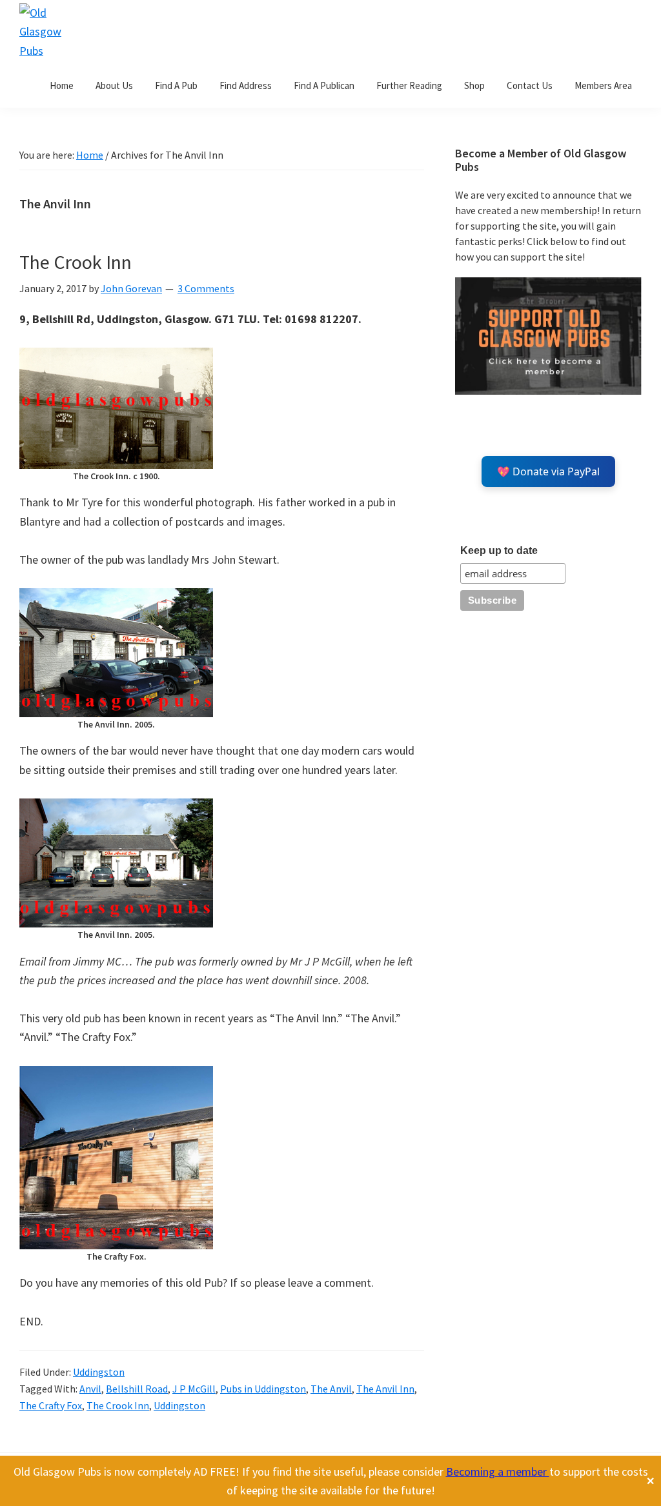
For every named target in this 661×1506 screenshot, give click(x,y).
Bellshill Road (137, 1388)
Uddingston (99, 1371)
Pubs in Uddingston (263, 1388)
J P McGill (194, 1388)
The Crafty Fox (50, 1405)
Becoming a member (497, 1471)
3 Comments (206, 288)
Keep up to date (499, 550)
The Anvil (331, 1388)
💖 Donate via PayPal (548, 471)
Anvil (90, 1388)
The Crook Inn (75, 262)
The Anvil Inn (385, 1388)
